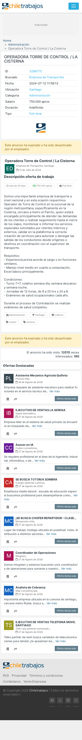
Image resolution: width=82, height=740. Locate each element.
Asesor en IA (24, 444)
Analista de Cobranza (30, 587)
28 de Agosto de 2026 (30, 382)
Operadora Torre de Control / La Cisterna (40, 161)
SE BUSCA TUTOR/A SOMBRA (36, 479)
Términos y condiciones (46, 675)
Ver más (54, 391)
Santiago (35, 89)
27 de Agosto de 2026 (30, 416)
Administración (18, 44)
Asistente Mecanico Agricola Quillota (41, 375)
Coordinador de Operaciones (36, 552)
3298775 (35, 71)
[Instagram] (76, 700)
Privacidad (19, 675)
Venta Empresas (34, 681)
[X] (60, 700)
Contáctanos (12, 681)
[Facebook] (52, 700)
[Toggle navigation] (73, 6)
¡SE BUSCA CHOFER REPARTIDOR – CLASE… (46, 518)
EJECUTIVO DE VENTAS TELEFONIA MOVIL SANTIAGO (45, 623)
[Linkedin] (68, 700)
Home (7, 40)
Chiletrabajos (38, 690)
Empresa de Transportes (46, 77)
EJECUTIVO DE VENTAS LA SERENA (40, 410)
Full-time (35, 114)
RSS (6, 675)
